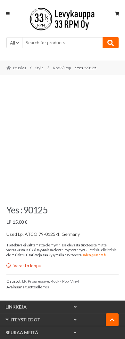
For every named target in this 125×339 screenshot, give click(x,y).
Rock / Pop (62, 67)
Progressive (38, 281)
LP (24, 281)
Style (39, 67)
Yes (46, 287)
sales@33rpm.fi (94, 255)
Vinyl (74, 281)
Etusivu (19, 67)
